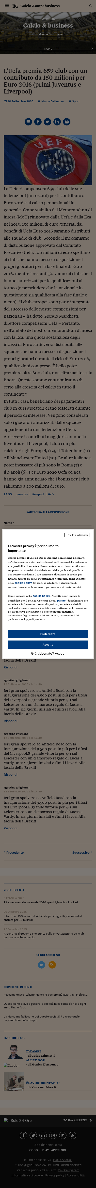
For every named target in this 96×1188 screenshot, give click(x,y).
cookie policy (23, 582)
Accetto (48, 644)
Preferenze (48, 633)
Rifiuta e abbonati (77, 534)
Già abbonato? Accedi (48, 653)
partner (62, 600)
